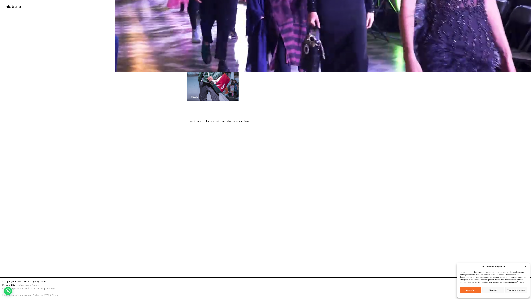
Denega (493, 290)
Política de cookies (34, 288)
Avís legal (50, 288)
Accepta (470, 290)
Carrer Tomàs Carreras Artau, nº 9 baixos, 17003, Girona (30, 295)
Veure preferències (516, 290)
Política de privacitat (12, 288)
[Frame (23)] (13, 7)
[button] (525, 266)
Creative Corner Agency (28, 284)
